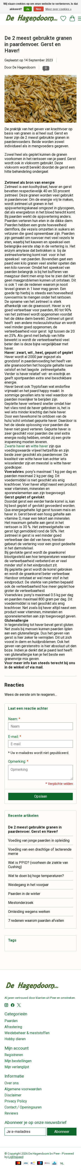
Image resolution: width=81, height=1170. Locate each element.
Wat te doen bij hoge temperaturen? (36, 876)
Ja (27, 9)
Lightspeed (15, 1157)
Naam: (14, 719)
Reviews (11, 1113)
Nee (38, 9)
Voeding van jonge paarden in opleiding (39, 840)
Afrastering (13, 1027)
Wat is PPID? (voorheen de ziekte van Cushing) (38, 864)
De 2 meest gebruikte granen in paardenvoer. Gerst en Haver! (38, 44)
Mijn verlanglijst (16, 1067)
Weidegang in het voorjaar (28, 885)
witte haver (39, 446)
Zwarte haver (14, 446)
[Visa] (26, 1163)
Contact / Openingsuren (23, 1107)
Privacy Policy (15, 1101)
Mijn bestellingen (18, 1061)
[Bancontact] (33, 1163)
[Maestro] (40, 1163)
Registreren (13, 1055)
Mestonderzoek (20, 903)
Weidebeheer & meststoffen (27, 1033)
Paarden (11, 1021)
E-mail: (14, 736)
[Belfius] (47, 1163)
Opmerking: (18, 761)
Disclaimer (12, 1095)
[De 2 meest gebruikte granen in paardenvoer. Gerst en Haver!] (40, 125)
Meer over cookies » (58, 9)
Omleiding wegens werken (29, 912)
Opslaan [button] (40, 796)
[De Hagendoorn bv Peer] (31, 18)
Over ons (11, 1083)
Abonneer (61, 1131)
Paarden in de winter (24, 894)
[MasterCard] (18, 1163)
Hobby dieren (15, 1039)
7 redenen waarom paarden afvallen (36, 920)
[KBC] (54, 1163)
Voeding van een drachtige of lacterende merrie (40, 851)
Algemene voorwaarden (23, 1089)
